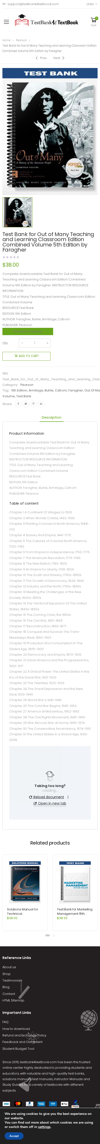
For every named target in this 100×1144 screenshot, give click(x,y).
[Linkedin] (41, 404)
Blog (5, 987)
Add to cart (29, 356)
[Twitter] (26, 404)
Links (90, 4)
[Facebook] (18, 404)
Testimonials (12, 980)
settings (44, 1127)
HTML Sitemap (13, 1000)
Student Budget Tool (18, 1049)
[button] (47, 935)
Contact (8, 994)
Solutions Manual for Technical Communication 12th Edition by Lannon (23, 915)
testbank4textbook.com (38, 1062)
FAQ (5, 1022)
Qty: (5, 343)
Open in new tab (51, 803)
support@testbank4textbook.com (33, 4)
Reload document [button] (48, 797)
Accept (14, 1136)
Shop (6, 974)
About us (9, 967)
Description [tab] (51, 417)
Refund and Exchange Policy (24, 1035)
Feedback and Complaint (22, 1042)
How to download (16, 1029)
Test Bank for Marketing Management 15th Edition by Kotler (74, 913)
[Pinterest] (33, 404)
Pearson (21, 40)
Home (6, 40)
